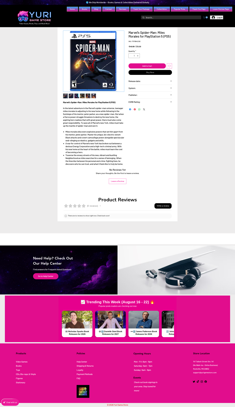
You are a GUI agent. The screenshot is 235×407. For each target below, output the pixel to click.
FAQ (78, 378)
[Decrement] (130, 56)
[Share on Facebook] (130, 109)
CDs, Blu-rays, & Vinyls (26, 374)
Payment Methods (85, 374)
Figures (19, 378)
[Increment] (137, 56)
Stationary (20, 382)
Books (19, 366)
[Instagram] (201, 381)
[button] (205, 17)
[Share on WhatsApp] (139, 109)
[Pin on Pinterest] (134, 109)
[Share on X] (144, 109)
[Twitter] (193, 381)
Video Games (21, 361)
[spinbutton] (134, 56)
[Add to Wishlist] (169, 66)
